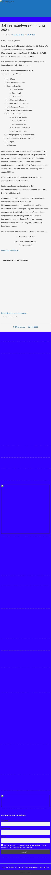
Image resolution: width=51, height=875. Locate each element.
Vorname (4, 820)
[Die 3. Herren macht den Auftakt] (25, 287)
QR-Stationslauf (19, 327)
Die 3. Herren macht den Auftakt (14, 313)
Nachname (5, 829)
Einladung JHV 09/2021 (10, 250)
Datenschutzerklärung (41, 867)
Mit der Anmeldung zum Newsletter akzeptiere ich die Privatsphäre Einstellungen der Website (23, 846)
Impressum (29, 867)
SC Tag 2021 (33, 327)
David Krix (31, 35)
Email (3, 837)
